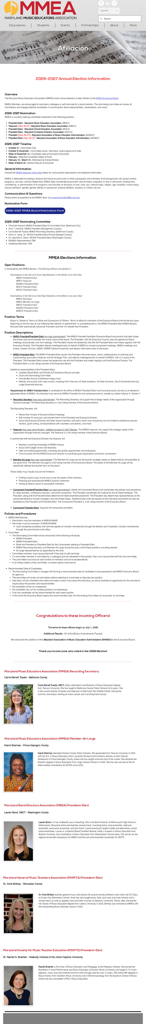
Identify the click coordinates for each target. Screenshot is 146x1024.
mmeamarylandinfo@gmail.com (65, 197)
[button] (17, 25)
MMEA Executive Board (107, 98)
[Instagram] (114, 3)
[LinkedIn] (107, 3)
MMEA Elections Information (29, 172)
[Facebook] (101, 3)
